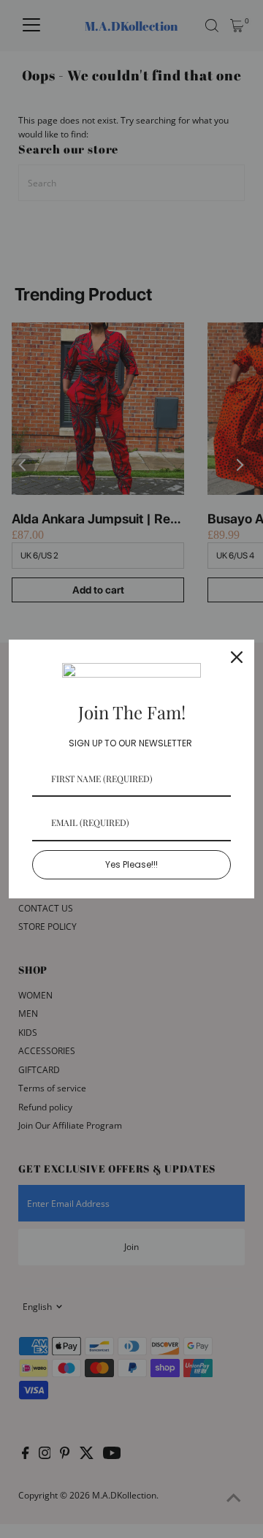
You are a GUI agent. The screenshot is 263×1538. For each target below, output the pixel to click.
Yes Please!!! (131, 864)
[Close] (236, 657)
